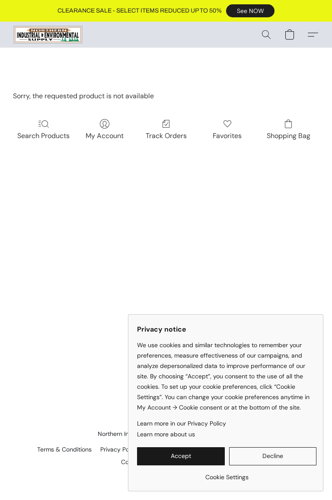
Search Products (43, 135)
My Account (105, 135)
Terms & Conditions (64, 449)
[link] (226, 473)
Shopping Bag (288, 135)
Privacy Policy (119, 449)
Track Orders (166, 135)
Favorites (227, 135)
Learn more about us (166, 434)
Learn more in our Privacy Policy (181, 423)
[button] (250, 10)
